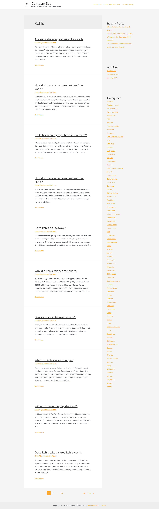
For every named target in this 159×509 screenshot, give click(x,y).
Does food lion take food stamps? (119, 33)
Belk (108, 140)
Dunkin (109, 189)
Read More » (39, 65)
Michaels (110, 267)
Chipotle (110, 158)
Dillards (110, 172)
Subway (110, 348)
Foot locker (111, 204)
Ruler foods (111, 302)
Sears (109, 313)
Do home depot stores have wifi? (119, 44)
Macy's (109, 256)
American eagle (113, 126)
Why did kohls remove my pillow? (56, 271)
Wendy (109, 383)
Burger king (111, 151)
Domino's (110, 186)
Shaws (109, 320)
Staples (110, 337)
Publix (109, 295)
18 (62, 493)
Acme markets (112, 112)
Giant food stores (113, 214)
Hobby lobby (112, 225)
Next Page (88, 493)
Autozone (110, 130)
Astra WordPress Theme (97, 505)
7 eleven (110, 101)
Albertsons (111, 115)
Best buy (110, 144)
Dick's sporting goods (115, 168)
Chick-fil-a (111, 154)
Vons (109, 366)
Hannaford (111, 218)
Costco (109, 165)
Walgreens (111, 369)
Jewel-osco (111, 239)
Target (109, 351)
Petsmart (110, 292)
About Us (97, 4)
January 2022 (112, 78)
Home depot (111, 228)
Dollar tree (111, 182)
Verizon (110, 362)
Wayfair (110, 376)
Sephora (110, 316)
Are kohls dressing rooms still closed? (59, 39)
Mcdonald (110, 260)
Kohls (37, 43)
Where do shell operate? (116, 47)
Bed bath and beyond (115, 137)
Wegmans (110, 380)
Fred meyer (111, 207)
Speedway (111, 334)
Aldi (108, 119)
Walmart (110, 373)
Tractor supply (112, 358)
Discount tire (111, 175)
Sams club (111, 309)
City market (111, 161)
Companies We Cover (112, 4)
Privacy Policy (128, 4)
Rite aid (110, 299)
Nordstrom (111, 270)
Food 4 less (111, 197)
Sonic (109, 330)
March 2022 (111, 71)
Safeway (110, 306)
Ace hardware (112, 108)
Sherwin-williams (113, 327)
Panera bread (112, 288)
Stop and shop (112, 344)
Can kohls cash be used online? (55, 317)
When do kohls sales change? (54, 360)
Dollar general (112, 179)
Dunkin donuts (112, 193)
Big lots (110, 147)
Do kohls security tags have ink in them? (61, 135)
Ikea (108, 232)
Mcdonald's (111, 263)
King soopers (112, 242)
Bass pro (110, 133)
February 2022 (112, 74)
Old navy (110, 278)
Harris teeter (111, 221)
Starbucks (111, 341)
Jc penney (111, 235)
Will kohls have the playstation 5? (56, 406)
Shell (109, 323)
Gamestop (111, 211)
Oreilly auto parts (113, 281)
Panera (109, 285)
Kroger (109, 249)
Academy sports (113, 105)
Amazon (110, 123)
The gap (110, 355)
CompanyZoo (41, 3)
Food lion (110, 200)
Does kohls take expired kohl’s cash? (58, 452)
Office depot (111, 274)
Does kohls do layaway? (50, 228)
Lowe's (109, 253)
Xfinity (109, 387)
